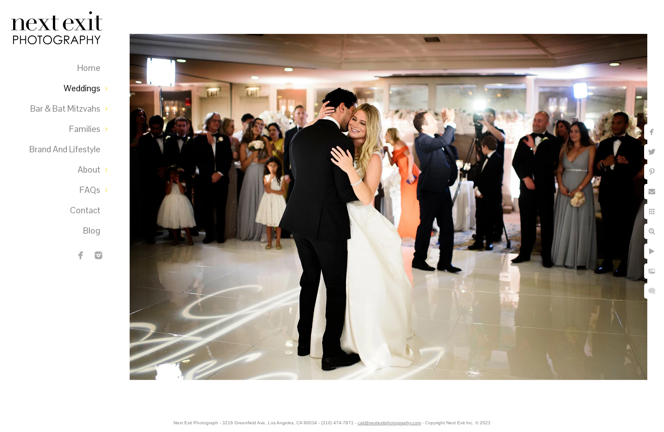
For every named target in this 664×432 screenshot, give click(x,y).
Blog (91, 230)
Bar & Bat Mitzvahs (65, 108)
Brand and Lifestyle (64, 149)
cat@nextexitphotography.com (389, 422)
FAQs (89, 190)
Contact (85, 210)
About (89, 169)
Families (84, 129)
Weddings (82, 88)
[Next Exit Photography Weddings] (98, 255)
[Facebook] (81, 255)
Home (88, 68)
